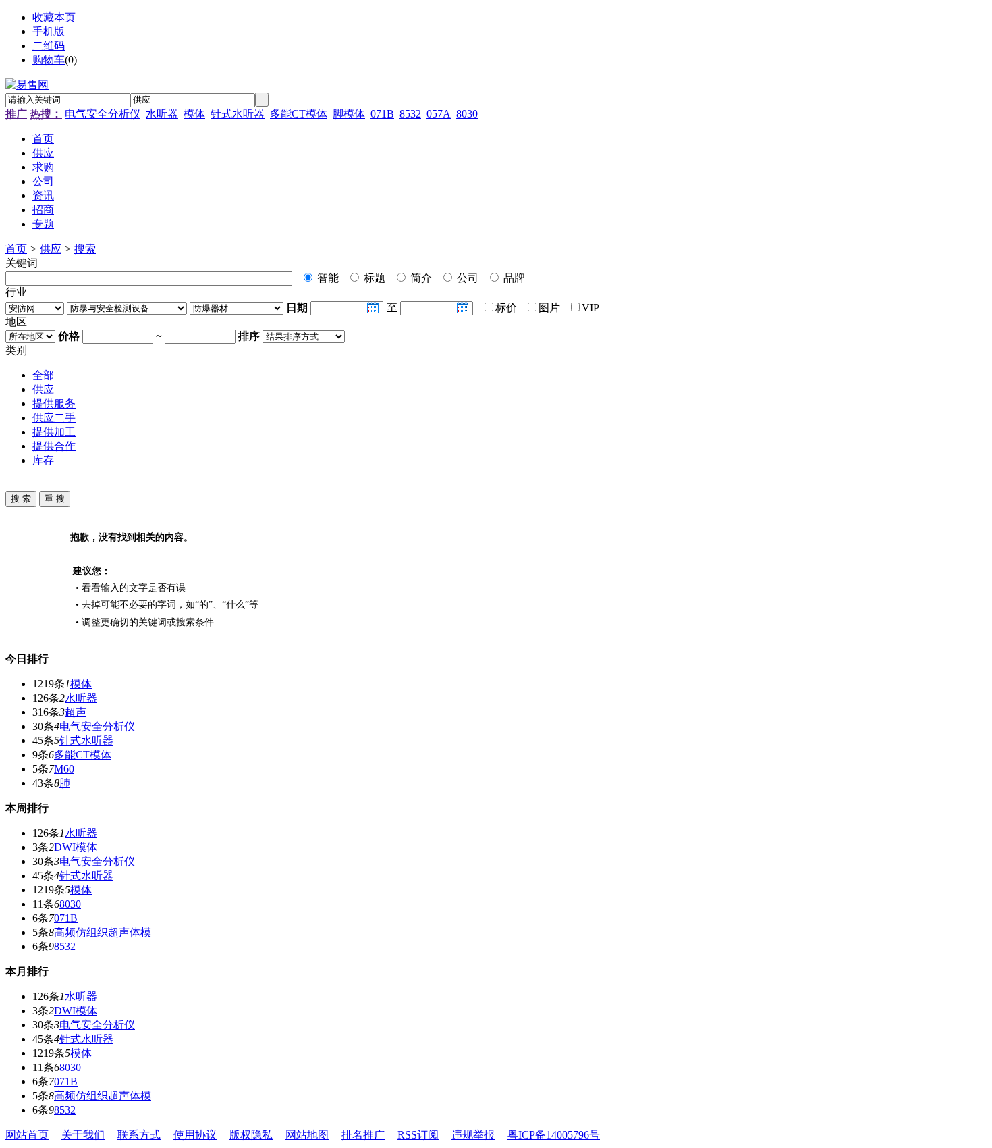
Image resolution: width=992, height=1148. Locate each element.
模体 (194, 114)
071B (382, 114)
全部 (43, 375)
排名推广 (363, 1135)
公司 (466, 278)
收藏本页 (54, 17)
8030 (467, 114)
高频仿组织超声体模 (102, 932)
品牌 (513, 278)
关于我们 (83, 1135)
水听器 (162, 114)
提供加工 (54, 432)
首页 (16, 249)
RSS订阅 (418, 1135)
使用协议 (195, 1135)
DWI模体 (75, 847)
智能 (326, 278)
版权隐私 (251, 1135)
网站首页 (27, 1135)
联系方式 (139, 1135)
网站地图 (307, 1135)
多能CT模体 (298, 114)
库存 (43, 460)
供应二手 (54, 417)
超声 (75, 712)
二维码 (48, 45)
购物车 (48, 60)
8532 (410, 114)
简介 (420, 278)
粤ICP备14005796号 (553, 1135)
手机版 (48, 31)
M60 (64, 769)
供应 (50, 249)
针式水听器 (238, 114)
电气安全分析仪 (102, 114)
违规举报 (473, 1135)
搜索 (85, 249)
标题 (373, 278)
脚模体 (349, 114)
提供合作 (54, 446)
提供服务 (54, 403)
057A (438, 114)
